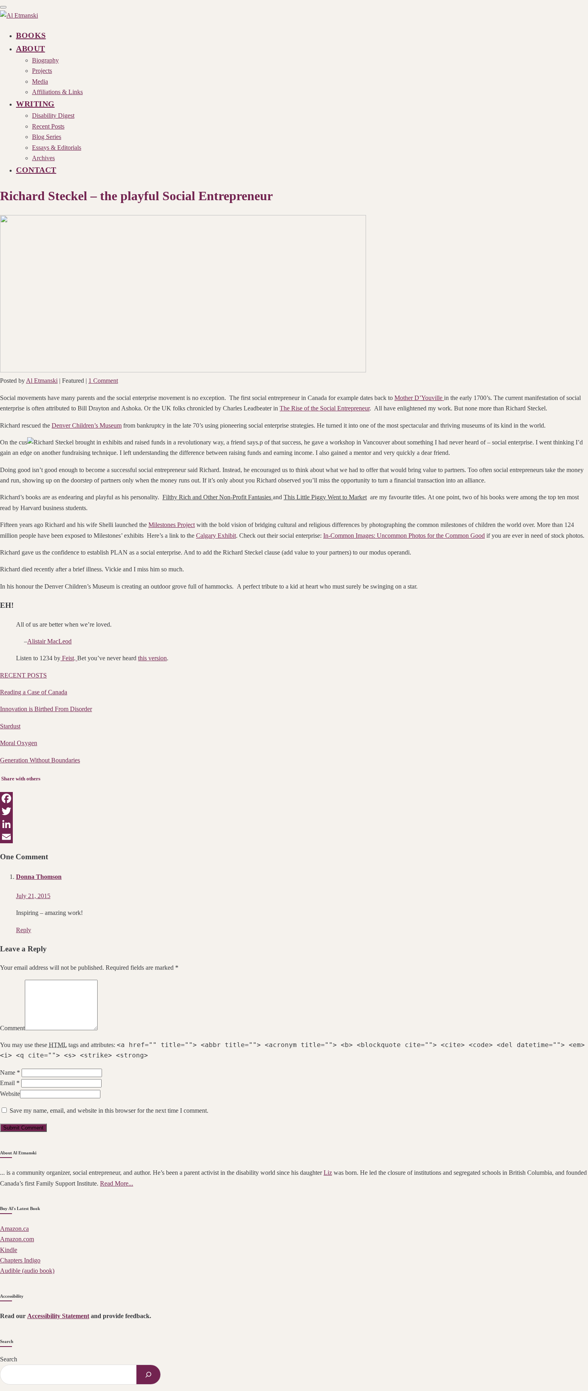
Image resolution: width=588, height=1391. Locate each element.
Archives (43, 158)
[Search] (148, 1374)
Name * (10, 1072)
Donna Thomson (39, 876)
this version (152, 658)
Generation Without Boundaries (40, 760)
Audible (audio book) (27, 1270)
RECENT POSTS (23, 675)
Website (10, 1093)
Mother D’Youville (419, 397)
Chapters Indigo (20, 1260)
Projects (42, 70)
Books (31, 35)
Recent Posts (48, 126)
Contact (36, 169)
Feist (67, 658)
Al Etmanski (42, 380)
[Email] (294, 836)
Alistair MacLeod (49, 641)
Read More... (116, 1183)
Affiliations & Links (57, 91)
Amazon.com (17, 1239)
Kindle (8, 1249)
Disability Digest (53, 115)
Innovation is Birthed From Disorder (46, 709)
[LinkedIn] (294, 824)
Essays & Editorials (56, 147)
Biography (45, 60)
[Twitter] (294, 811)
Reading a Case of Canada (33, 692)
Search (8, 1359)
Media (40, 81)
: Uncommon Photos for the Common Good (404, 535)
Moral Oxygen (18, 743)
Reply (23, 930)
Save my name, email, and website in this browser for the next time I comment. (109, 1110)
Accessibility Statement (58, 1316)
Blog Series (46, 136)
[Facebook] (294, 798)
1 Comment (103, 380)
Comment (12, 1028)
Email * (10, 1082)
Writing (35, 103)
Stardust (10, 726)
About (30, 48)
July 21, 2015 (33, 895)
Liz (328, 1172)
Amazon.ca (14, 1228)
